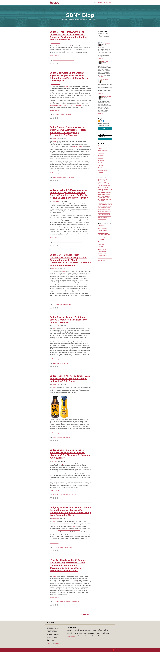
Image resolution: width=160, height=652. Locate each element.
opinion (54, 141)
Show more (100, 58)
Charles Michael (55, 138)
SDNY (80, 15)
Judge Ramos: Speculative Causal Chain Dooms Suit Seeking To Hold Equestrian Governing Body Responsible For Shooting (104, 197)
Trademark (79, 242)
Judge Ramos (62, 177)
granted (64, 271)
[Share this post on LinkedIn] (57, 63)
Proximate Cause (70, 177)
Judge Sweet (101, 160)
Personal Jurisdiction (71, 242)
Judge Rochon (62, 437)
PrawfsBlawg (101, 244)
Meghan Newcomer (55, 43)
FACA (60, 363)
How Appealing (101, 237)
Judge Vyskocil (68, 547)
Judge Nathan (101, 155)
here (76, 471)
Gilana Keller (54, 268)
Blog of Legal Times (102, 228)
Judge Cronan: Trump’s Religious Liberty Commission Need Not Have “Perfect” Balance (68, 320)
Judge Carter (62, 304)
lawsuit (51, 475)
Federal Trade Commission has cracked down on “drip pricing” (65, 105)
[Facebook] (101, 121)
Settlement (100, 165)
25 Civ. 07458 (56, 177)
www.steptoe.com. (71, 636)
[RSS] (99, 121)
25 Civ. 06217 (56, 437)
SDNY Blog (50, 622)
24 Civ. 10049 (56, 494)
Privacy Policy (50, 643)
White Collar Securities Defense (105, 258)
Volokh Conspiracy (102, 255)
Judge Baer (100, 158)
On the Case (101, 239)
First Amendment (63, 60)
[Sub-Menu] (111, 3)
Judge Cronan (70, 60)
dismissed (68, 45)
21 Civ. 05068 (56, 60)
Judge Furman (101, 162)
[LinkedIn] (103, 121)
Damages (68, 494)
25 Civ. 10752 (56, 547)
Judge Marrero (101, 153)
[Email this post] (51, 63)
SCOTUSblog (101, 246)
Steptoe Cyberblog (102, 249)
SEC (99, 145)
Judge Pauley (101, 167)
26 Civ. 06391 (56, 304)
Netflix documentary (77, 146)
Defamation (61, 547)
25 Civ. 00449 (62, 494)
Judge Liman (73, 494)
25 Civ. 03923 (56, 601)
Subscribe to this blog (104, 123)
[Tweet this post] (53, 63)
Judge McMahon (75, 601)
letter (74, 526)
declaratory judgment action (63, 523)
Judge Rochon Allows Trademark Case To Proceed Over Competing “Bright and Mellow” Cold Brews (70, 378)
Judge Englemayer (102, 150)
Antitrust (100, 148)
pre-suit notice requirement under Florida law (69, 530)
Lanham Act (68, 304)
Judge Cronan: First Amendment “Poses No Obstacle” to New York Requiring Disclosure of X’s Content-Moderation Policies (104, 182)
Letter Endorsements (102, 170)
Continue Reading (54, 55)
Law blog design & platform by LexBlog (106, 649)
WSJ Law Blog (101, 260)
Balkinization (101, 225)
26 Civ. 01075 (56, 363)
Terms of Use (57, 643)
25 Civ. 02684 (56, 114)
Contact (100, 2)
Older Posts (84, 614)
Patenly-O (100, 241)
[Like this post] (55, 63)
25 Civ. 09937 (56, 242)
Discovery (100, 172)
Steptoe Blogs (107, 2)
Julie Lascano (105, 79)
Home (94, 3)
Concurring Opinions (102, 230)
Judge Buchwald (69, 114)
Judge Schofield (62, 242)
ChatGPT (61, 601)
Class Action (62, 114)
